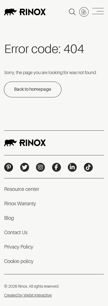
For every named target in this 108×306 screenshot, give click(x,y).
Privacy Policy (18, 247)
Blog (9, 218)
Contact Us (15, 232)
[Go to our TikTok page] (88, 167)
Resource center (21, 189)
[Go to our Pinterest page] (8, 167)
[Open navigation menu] (98, 12)
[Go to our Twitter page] (24, 167)
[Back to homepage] (25, 12)
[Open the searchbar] (72, 12)
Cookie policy (19, 261)
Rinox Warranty (20, 204)
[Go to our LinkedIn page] (72, 167)
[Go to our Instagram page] (40, 167)
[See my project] (83, 11)
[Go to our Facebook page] (56, 167)
